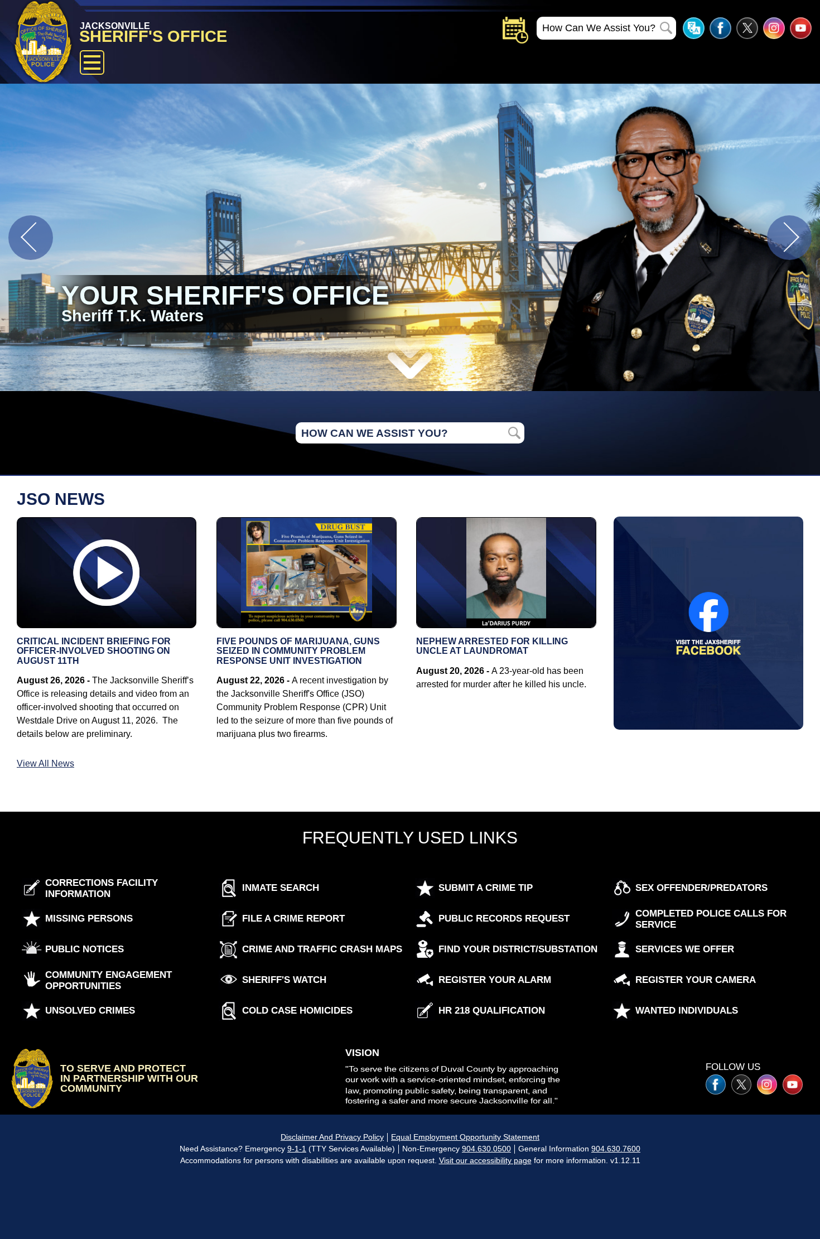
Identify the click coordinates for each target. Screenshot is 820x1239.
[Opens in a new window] (708, 623)
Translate (693, 28)
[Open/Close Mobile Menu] (92, 62)
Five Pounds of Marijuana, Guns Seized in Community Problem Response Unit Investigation (298, 651)
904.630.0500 (486, 1148)
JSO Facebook (720, 28)
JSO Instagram (774, 28)
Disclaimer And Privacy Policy (332, 1136)
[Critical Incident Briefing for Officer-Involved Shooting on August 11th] (106, 572)
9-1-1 (296, 1148)
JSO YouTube (801, 28)
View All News (45, 763)
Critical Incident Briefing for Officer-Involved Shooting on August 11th (94, 651)
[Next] (789, 237)
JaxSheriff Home (32, 1078)
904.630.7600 (615, 1148)
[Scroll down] (410, 360)
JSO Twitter (747, 28)
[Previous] (30, 237)
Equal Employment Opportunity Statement (465, 1136)
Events (515, 30)
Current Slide (410, 237)
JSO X (741, 1084)
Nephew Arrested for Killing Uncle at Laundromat (492, 646)
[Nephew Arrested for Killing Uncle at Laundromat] (506, 572)
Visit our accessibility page (485, 1160)
